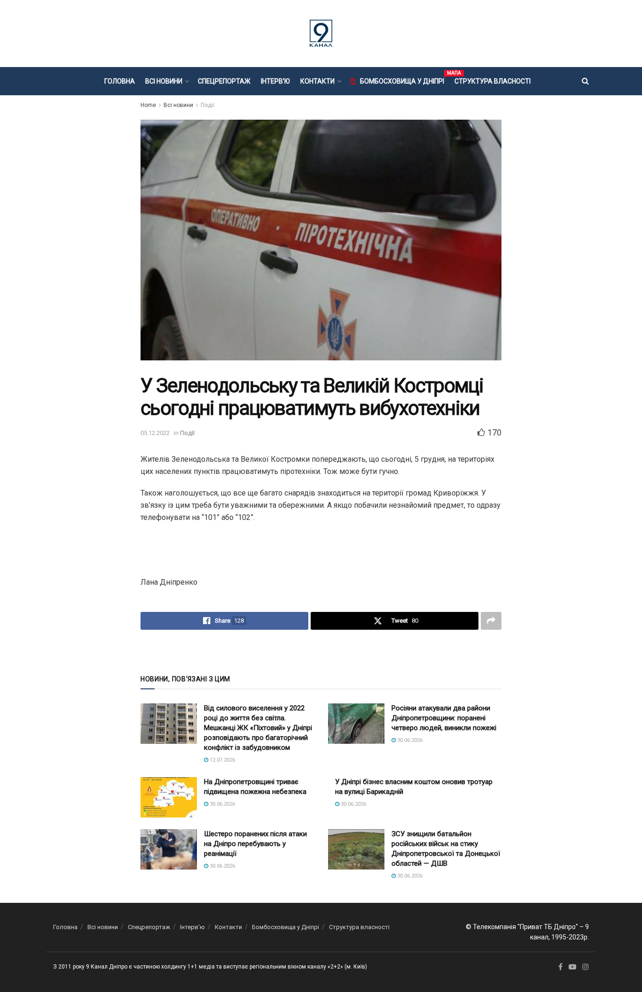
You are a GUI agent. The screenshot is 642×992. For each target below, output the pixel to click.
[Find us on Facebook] (560, 967)
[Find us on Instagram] (585, 967)
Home (148, 105)
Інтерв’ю (275, 81)
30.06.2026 (409, 740)
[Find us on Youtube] (572, 967)
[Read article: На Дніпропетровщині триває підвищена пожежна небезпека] (169, 797)
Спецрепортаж (224, 81)
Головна (119, 81)
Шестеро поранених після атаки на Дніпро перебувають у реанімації (255, 844)
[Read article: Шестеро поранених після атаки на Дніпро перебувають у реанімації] (169, 849)
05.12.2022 (155, 432)
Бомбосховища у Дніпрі (402, 80)
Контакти (317, 81)
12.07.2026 (221, 760)
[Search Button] (585, 81)
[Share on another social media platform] (491, 621)
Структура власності (492, 81)
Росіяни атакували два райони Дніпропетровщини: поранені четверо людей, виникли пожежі (443, 718)
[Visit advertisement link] (321, 651)
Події (207, 105)
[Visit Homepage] (321, 33)
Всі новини (163, 81)
